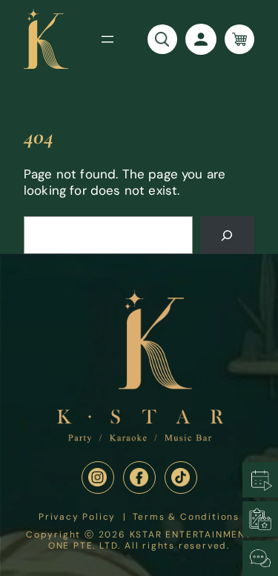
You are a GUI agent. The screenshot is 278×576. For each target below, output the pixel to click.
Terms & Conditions (186, 517)
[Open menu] (107, 39)
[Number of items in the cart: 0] (239, 39)
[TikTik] (181, 477)
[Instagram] (98, 477)
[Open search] (162, 39)
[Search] (227, 235)
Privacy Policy (77, 517)
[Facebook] (139, 477)
